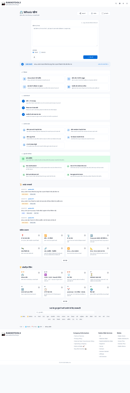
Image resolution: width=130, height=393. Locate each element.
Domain (101, 349)
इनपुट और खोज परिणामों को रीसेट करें (90, 23)
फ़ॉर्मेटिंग (68, 319)
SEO (44, 316)
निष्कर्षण (58, 319)
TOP (21, 327)
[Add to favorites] (39, 235)
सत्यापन (63, 319)
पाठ (35, 316)
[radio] (33, 52)
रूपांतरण (63, 316)
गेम (76, 319)
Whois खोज (32, 194)
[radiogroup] (65, 52)
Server (101, 346)
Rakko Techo (121, 336)
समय (68, 316)
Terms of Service (79, 336)
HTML (58, 316)
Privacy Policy (78, 338)
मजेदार (81, 319)
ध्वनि (104, 316)
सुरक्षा (48, 316)
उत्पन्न (49, 319)
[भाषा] (119, 3)
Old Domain (103, 356)
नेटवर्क (39, 316)
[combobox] (66, 312)
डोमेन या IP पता (36, 25)
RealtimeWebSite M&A (106, 341)
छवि (77, 316)
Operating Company (80, 344)
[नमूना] (34, 57)
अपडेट (23, 213)
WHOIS (43, 52)
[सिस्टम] (123, 3)
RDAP (36, 52)
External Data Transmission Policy (84, 341)
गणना (100, 316)
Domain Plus (121, 344)
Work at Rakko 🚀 (79, 346)
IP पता (108, 316)
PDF (96, 316)
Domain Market (104, 351)
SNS (54, 319)
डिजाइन (72, 316)
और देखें (65, 260)
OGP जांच (36, 213)
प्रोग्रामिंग (53, 316)
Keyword (102, 344)
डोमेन (87, 316)
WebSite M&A (103, 338)
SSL (73, 319)
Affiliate (101, 354)
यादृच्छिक (82, 316)
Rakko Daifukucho (123, 338)
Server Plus (121, 341)
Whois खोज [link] (48, 327)
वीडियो (91, 316)
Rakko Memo (122, 346)
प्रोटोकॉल (35, 50)
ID (100, 336)
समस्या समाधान (25, 194)
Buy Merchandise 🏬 (80, 349)
